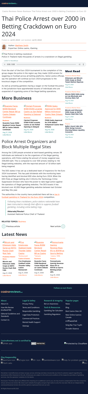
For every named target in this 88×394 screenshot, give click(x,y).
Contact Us (5, 320)
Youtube (70, 293)
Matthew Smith (21, 45)
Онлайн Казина (72, 328)
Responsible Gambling (31, 311)
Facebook (75, 293)
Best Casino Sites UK (74, 311)
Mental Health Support (31, 322)
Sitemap (25, 326)
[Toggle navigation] (83, 3)
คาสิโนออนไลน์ (71, 321)
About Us (4, 304)
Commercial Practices (30, 318)
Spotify (85, 293)
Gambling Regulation (52, 314)
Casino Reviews (9, 11)
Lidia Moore (7, 135)
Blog (67, 307)
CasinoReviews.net (9, 340)
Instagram (80, 293)
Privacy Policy (27, 304)
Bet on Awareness (51, 304)
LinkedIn (60, 293)
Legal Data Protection (30, 315)
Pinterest (65, 293)
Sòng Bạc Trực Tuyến (74, 325)
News (19, 11)
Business (26, 11)
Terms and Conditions (31, 307)
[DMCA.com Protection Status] (38, 343)
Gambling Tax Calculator (53, 310)
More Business (17, 98)
